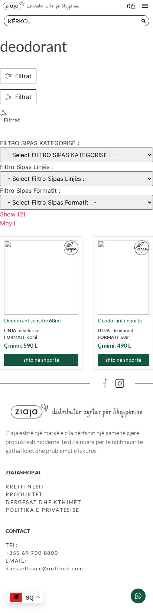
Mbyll (7, 223)
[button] (145, 5)
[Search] (143, 21)
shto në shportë (41, 360)
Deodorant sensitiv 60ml (32, 320)
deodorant (33, 46)
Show (13, 214)
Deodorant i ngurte (120, 320)
